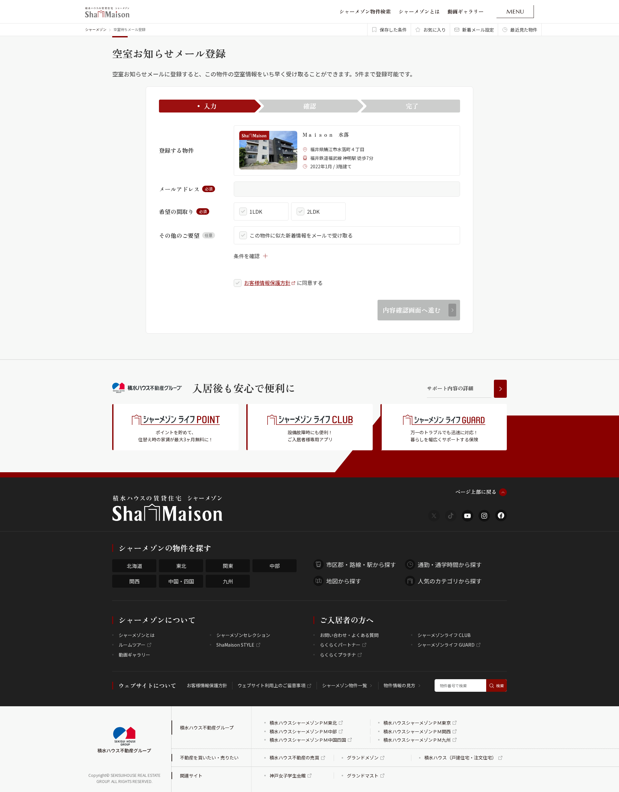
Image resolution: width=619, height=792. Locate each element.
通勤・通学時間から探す (450, 564)
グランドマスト (362, 775)
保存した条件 (393, 29)
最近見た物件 (523, 29)
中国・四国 (181, 581)
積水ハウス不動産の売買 (294, 757)
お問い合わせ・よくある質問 (349, 635)
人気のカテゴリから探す (450, 581)
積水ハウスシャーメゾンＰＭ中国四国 (308, 740)
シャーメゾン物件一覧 (344, 685)
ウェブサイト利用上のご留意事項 (271, 685)
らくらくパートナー (340, 644)
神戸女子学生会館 (288, 775)
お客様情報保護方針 (267, 283)
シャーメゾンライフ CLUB (444, 635)
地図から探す (343, 581)
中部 (275, 566)
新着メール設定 (478, 29)
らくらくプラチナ (338, 654)
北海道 (134, 566)
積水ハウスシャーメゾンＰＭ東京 (417, 722)
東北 (181, 566)
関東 (228, 566)
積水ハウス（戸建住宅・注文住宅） (460, 757)
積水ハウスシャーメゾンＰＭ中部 (303, 731)
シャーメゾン (95, 29)
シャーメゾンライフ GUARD (446, 644)
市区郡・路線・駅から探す (361, 564)
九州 (228, 581)
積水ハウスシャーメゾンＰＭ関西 (417, 731)
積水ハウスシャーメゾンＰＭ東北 (303, 722)
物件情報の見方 (399, 685)
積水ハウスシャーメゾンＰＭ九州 (417, 740)
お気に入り (434, 29)
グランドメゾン (362, 757)
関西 (134, 581)
